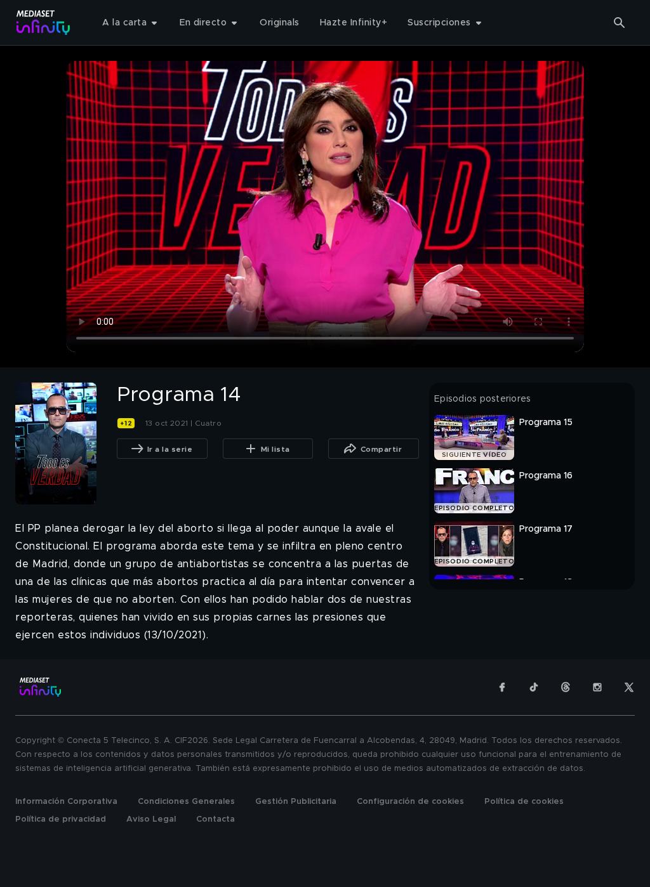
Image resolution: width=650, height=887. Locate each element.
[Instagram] (597, 687)
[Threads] (565, 687)
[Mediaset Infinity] (43, 23)
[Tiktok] (534, 687)
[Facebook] (502, 687)
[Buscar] (619, 22)
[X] (629, 687)
